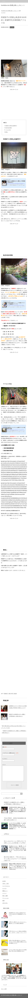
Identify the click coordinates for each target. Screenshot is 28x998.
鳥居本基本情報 (8, 127)
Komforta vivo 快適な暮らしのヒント (13, 5)
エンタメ (12, 27)
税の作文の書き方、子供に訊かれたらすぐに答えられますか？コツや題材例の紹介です (15, 858)
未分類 (4, 881)
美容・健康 (5, 895)
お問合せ (6, 834)
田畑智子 (6, 693)
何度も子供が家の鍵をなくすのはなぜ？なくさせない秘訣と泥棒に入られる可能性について (18, 942)
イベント (4, 893)
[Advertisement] (14, 44)
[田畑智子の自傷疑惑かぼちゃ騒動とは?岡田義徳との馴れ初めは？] (4, 716)
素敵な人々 (5, 890)
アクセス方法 (8, 129)
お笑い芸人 (5, 903)
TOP (11, 10)
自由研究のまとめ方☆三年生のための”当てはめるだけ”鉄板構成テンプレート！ (17, 914)
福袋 (3, 900)
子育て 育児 (5, 883)
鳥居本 (15, 693)
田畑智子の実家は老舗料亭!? (11, 125)
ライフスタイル (6, 886)
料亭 (12, 693)
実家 (10, 693)
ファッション (5, 898)
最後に (6, 132)
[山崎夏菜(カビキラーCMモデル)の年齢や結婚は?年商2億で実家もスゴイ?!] (4, 708)
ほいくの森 (4, 988)
